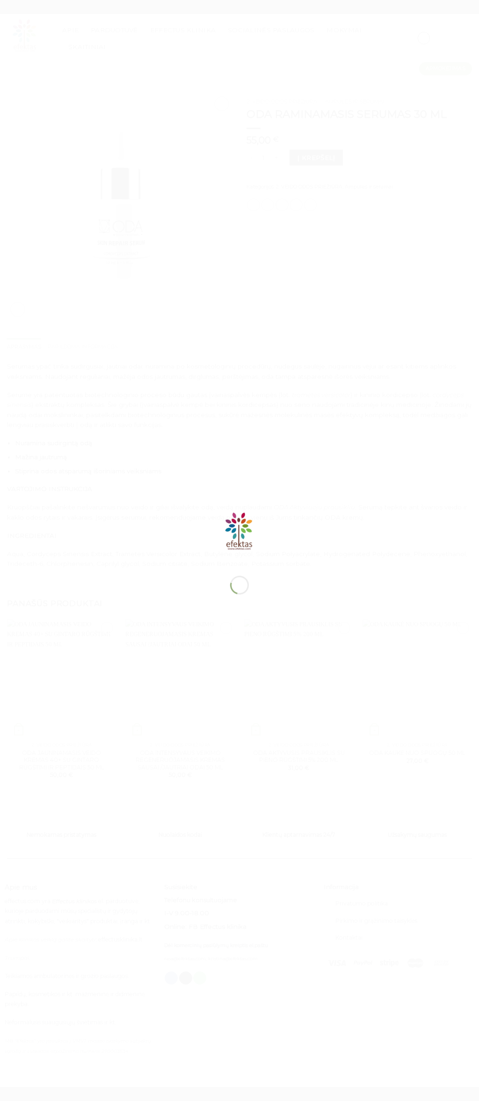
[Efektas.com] (239, 533)
